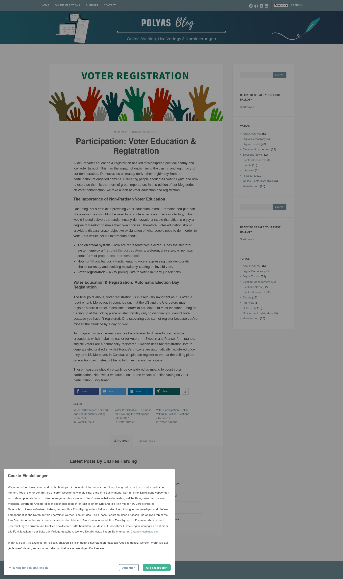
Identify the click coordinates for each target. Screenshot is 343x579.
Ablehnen (128, 567)
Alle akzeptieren (157, 567)
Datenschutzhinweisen (144, 531)
